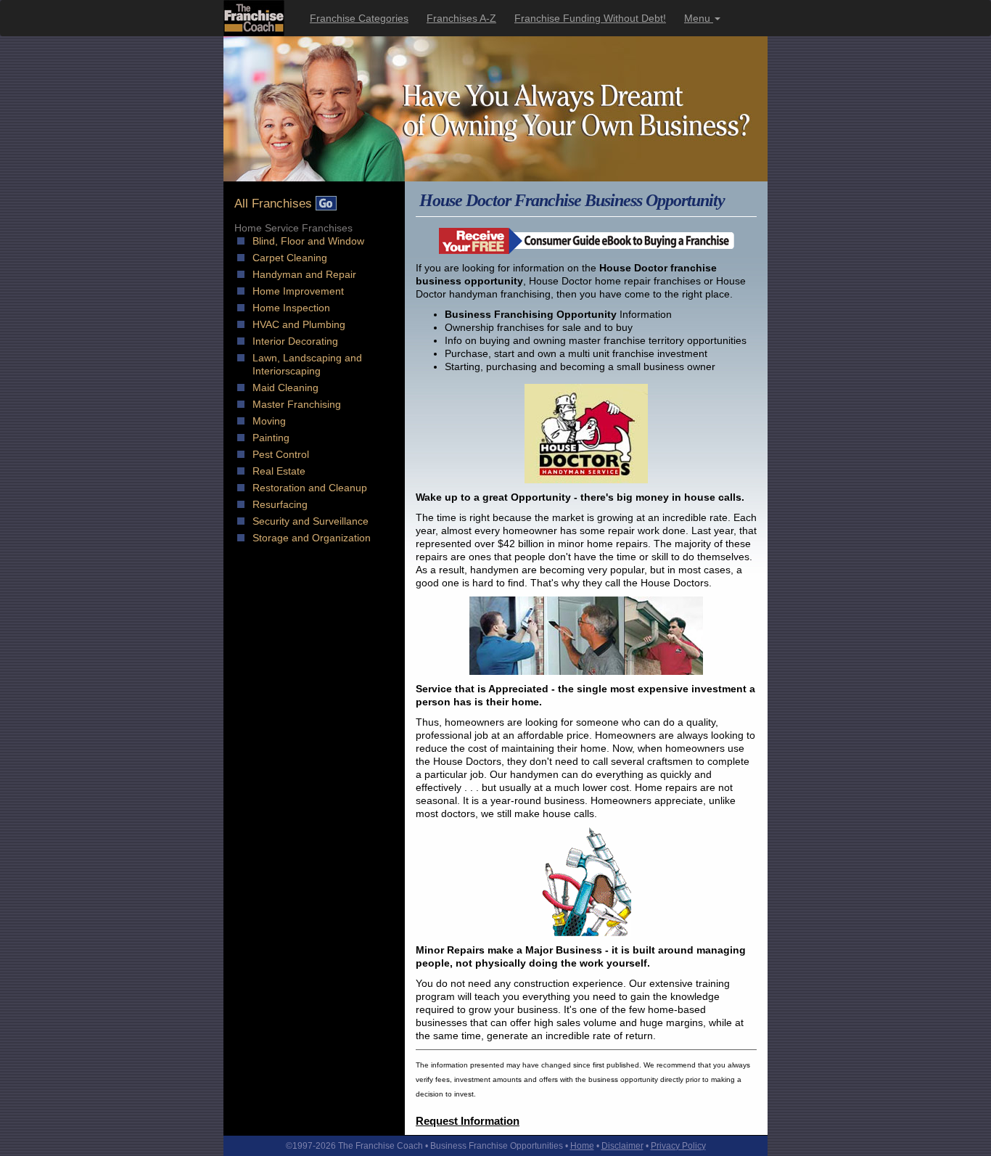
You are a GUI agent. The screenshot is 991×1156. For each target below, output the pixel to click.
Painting (270, 437)
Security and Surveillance (310, 521)
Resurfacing (280, 504)
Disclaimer (622, 1146)
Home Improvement (298, 291)
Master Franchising (296, 404)
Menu (698, 18)
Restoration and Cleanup (309, 487)
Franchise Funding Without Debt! (590, 18)
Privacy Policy (678, 1146)
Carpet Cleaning (289, 257)
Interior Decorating (295, 341)
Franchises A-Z (461, 18)
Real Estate (278, 471)
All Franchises (275, 203)
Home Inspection (291, 307)
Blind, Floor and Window (308, 241)
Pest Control (280, 454)
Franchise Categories (359, 18)
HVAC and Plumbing (298, 324)
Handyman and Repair (304, 274)
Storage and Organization (311, 538)
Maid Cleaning (285, 387)
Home (582, 1146)
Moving (269, 421)
